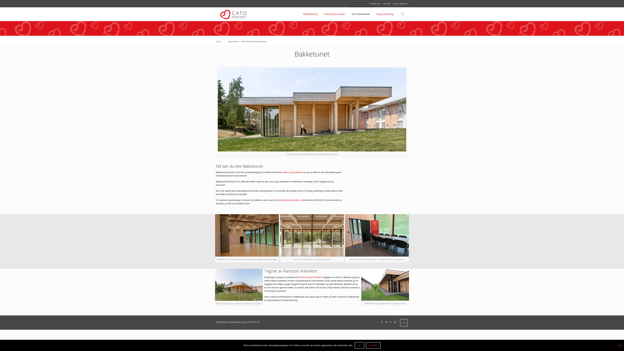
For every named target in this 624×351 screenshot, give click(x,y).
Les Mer (373, 345)
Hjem (218, 41)
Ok (359, 345)
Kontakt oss (375, 3)
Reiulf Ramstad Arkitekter (311, 277)
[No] (620, 346)
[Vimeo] (386, 322)
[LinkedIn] (395, 322)
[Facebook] (382, 322)
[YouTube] (390, 322)
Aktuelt (386, 3)
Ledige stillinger (400, 3)
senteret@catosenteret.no (289, 200)
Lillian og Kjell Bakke (292, 172)
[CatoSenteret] (233, 14)
